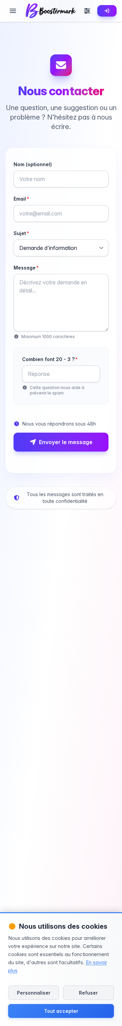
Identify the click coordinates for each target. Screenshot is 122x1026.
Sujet (21, 233)
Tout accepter (61, 1011)
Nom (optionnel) (33, 164)
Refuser (88, 993)
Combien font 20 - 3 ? (50, 359)
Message (26, 268)
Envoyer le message (66, 442)
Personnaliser (33, 993)
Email (21, 199)
